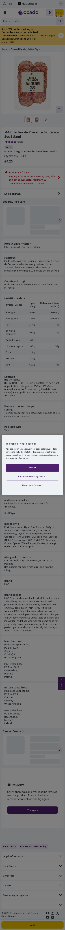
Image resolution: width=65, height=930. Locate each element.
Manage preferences (32, 485)
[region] (32, 465)
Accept (32, 467)
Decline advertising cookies (32, 476)
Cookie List (24, 458)
